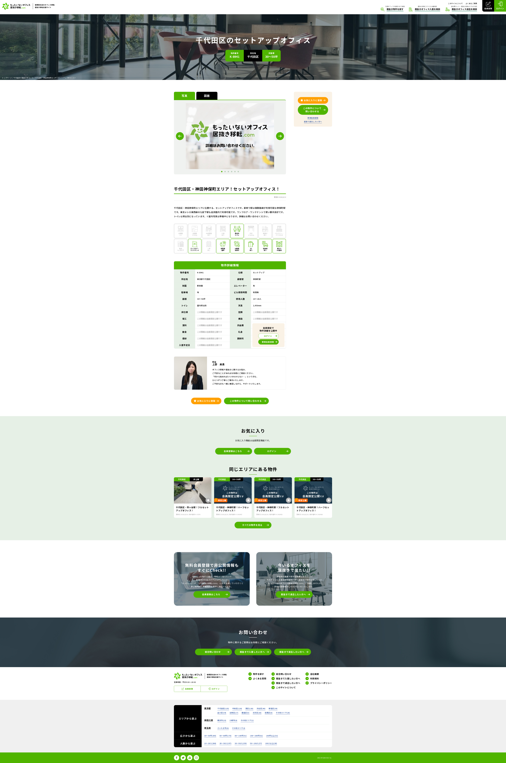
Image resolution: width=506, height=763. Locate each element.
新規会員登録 (313, 118)
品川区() (221, 712)
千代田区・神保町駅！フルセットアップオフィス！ (272, 509)
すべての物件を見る (252, 525)
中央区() (237, 708)
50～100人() (256, 743)
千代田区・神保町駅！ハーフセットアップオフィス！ (232, 509)
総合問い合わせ (213, 651)
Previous (180, 136)
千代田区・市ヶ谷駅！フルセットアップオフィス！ (192, 509)
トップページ (7, 78)
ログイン (271, 451)
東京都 (207, 708)
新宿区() (273, 708)
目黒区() (269, 712)
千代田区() (223, 708)
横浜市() (221, 720)
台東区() (234, 712)
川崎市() (233, 720)
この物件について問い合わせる (246, 400)
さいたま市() (223, 728)
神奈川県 (208, 720)
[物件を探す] (392, 9)
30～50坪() (210, 735)
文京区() (257, 712)
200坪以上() (272, 735)
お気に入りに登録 (206, 400)
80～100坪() (241, 735)
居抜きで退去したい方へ (293, 594)
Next (280, 136)
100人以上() (271, 743)
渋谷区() (261, 708)
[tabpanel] (230, 136)
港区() (249, 708)
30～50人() (241, 743)
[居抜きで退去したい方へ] (461, 9)
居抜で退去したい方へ (313, 121)
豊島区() (245, 712)
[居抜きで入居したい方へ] (424, 9)
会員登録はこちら (233, 451)
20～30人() (226, 743)
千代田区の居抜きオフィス (23, 78)
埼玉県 (207, 727)
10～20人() (210, 743)
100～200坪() (256, 735)
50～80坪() (226, 735)
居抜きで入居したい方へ (252, 651)
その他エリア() (283, 712)
